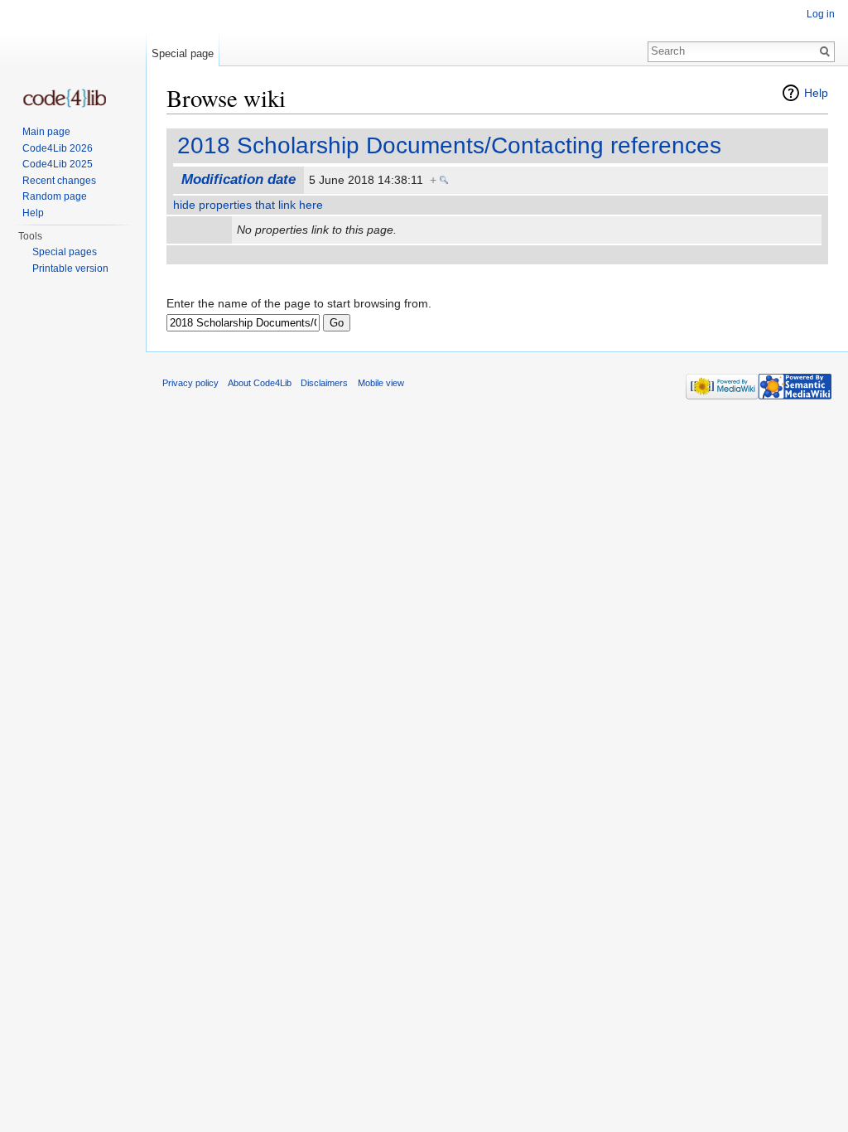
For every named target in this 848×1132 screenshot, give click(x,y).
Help (816, 92)
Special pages (64, 252)
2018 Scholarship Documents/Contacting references (449, 145)
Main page (46, 132)
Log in (821, 14)
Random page (54, 196)
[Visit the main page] (64, 98)
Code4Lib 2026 (57, 148)
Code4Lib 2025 (57, 164)
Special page (183, 53)
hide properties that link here (248, 204)
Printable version (70, 268)
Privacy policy (190, 383)
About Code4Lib (260, 383)
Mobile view (381, 383)
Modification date (238, 179)
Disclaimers (324, 383)
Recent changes (59, 180)
